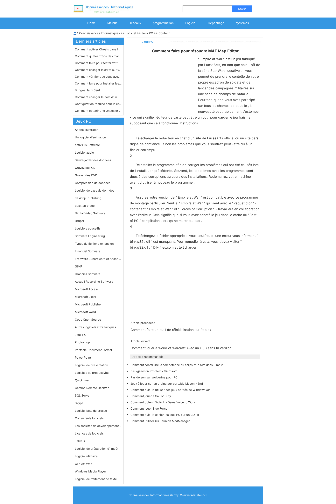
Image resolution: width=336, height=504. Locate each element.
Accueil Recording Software (94, 281)
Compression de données (92, 183)
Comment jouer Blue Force (149, 408)
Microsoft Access (87, 289)
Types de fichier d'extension (94, 243)
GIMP (78, 266)
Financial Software (87, 251)
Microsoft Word (85, 312)
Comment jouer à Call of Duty (151, 396)
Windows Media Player (90, 471)
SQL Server (83, 395)
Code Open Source (88, 319)
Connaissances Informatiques (99, 33)
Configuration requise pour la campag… (98, 104)
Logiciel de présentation (91, 365)
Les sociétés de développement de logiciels (98, 426)
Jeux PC (147, 33)
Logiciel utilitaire (86, 456)
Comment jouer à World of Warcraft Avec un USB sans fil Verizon (181, 348)
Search (242, 8)
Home (91, 23)
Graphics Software (87, 274)
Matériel (112, 23)
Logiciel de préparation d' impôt (96, 448)
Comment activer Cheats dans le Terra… (98, 49)
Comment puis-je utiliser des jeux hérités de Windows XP (170, 390)
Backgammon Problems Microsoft (154, 371)
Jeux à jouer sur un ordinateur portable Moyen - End (167, 383)
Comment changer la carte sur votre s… (98, 70)
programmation (163, 23)
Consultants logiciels (89, 418)
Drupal (79, 221)
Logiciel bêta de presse (91, 411)
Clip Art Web (83, 464)
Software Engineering (90, 236)
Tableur (80, 441)
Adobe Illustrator (86, 130)
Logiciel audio (84, 152)
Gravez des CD (85, 168)
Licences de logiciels (89, 433)
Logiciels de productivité (92, 373)
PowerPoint (83, 357)
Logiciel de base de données (94, 190)
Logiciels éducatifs (88, 228)
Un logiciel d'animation (90, 137)
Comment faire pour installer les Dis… (98, 83)
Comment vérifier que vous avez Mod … (98, 76)
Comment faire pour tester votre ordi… (98, 63)
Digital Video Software (90, 213)
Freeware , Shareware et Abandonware (98, 259)
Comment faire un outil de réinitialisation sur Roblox (171, 330)
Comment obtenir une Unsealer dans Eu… (98, 111)
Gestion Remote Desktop (92, 388)
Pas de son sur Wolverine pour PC (154, 377)
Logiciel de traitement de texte (96, 479)
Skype (79, 403)
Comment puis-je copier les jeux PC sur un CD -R (165, 415)
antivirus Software (87, 145)
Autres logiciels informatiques (95, 327)
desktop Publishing (88, 198)
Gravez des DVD (86, 175)
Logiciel (190, 23)
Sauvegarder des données (93, 160)
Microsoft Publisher (88, 304)
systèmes (242, 23)
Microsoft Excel (85, 297)
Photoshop (82, 342)
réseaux (135, 23)
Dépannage (216, 23)
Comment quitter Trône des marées (98, 56)
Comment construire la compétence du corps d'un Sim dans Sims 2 (177, 365)
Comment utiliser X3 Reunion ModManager (160, 421)
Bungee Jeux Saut (88, 90)
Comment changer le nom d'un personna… (98, 97)
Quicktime (82, 380)
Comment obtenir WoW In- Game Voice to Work (163, 402)
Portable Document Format (93, 350)
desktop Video (85, 206)
